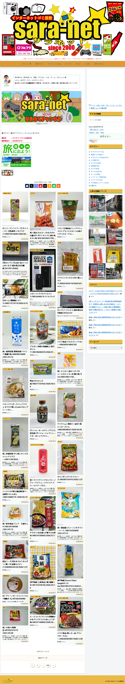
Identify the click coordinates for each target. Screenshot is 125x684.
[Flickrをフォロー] (45, 186)
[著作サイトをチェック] (27, 186)
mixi (97, 132)
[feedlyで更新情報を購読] (54, 186)
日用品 (95, 166)
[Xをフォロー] (31, 186)
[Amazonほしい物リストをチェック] (49, 186)
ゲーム (95, 174)
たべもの (96, 171)
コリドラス (96, 180)
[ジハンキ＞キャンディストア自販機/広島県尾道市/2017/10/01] (114, 237)
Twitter (91, 132)
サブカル (96, 163)
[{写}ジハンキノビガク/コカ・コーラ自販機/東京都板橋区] (97, 203)
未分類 (92, 185)
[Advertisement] (103, 91)
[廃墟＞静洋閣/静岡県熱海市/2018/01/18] (114, 203)
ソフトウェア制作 (98, 177)
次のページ (42, 658)
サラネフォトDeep (100, 157)
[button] (120, 120)
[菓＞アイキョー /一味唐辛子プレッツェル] (97, 254)
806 (48, 665)
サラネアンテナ (97, 152)
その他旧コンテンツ (100, 183)
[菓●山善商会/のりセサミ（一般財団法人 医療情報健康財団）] (97, 220)
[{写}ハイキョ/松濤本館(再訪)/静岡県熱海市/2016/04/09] (114, 271)
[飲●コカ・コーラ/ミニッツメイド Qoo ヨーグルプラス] (97, 237)
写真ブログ (97, 154)
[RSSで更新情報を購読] (58, 186)
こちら (29, 133)
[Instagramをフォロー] (36, 186)
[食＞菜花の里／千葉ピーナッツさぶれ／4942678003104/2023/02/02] (114, 254)
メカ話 (95, 160)
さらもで (92, 335)
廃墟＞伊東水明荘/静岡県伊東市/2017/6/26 (104, 317)
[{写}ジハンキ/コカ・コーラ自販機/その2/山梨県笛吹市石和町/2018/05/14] (97, 271)
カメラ (95, 169)
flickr (102, 132)
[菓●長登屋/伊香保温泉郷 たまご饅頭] (114, 220)
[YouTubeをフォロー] (40, 186)
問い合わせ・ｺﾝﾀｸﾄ (97, 129)
